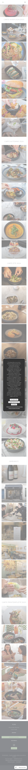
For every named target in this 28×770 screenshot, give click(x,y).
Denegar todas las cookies (14, 402)
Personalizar (14, 404)
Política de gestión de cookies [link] (14, 408)
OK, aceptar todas (14, 399)
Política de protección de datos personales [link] (14, 406)
